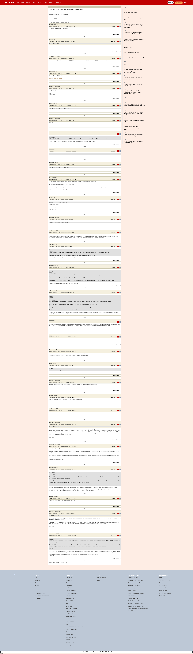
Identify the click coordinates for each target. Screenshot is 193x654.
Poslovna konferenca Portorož (136, 580)
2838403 (51, 535)
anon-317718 (51, 56)
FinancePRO (69, 601)
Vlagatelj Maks (70, 644)
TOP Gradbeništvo (71, 637)
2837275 (51, 133)
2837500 (51, 382)
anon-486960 (51, 149)
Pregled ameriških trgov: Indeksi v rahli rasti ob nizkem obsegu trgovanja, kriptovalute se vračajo (133, 92)
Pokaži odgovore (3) (116, 66)
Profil (53, 6)
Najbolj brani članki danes (130, 12)
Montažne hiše (70, 613)
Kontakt (37, 588)
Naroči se (170, 2)
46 (66, 22)
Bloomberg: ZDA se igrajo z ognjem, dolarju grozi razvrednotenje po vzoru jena (134, 105)
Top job (68, 639)
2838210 (51, 469)
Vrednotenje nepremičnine (166, 580)
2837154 (51, 26)
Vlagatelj (179, 2)
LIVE (18, 2)
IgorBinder (68, 26)
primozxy (51, 24)
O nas (36, 577)
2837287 (51, 151)
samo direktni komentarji (57, 14)
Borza (28, 2)
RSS (36, 590)
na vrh (85, 36)
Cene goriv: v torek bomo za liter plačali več (134, 18)
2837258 (51, 88)
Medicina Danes (101, 577)
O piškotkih (38, 598)
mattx (50, 177)
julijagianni (51, 230)
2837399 (51, 246)
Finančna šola (70, 595)
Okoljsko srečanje (133, 598)
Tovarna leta (69, 634)
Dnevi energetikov (133, 588)
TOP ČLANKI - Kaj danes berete (131, 52)
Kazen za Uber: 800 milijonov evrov (132, 57)
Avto (67, 583)
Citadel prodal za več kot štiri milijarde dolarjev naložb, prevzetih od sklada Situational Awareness (133, 113)
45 (65, 22)
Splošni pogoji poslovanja (42, 595)
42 (61, 22)
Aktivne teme (74, 9)
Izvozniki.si (69, 606)
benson (50, 71)
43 (62, 22)
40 (58, 22)
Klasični (53, 9)
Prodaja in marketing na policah (136, 593)
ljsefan (50, 244)
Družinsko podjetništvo (134, 601)
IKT (67, 603)
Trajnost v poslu (70, 642)
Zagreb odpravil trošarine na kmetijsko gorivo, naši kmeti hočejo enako (133, 135)
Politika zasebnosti (40, 593)
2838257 (51, 498)
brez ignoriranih (60, 11)
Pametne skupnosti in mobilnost (74, 626)
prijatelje (55, 11)
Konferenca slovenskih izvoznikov (137, 603)
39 (57, 22)
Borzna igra (162, 577)
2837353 (51, 199)
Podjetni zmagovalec (71, 629)
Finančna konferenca (134, 585)
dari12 (50, 335)
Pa (49, 132)
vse (51, 11)
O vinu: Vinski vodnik (165, 593)
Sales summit (131, 590)
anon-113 (51, 265)
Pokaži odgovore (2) (116, 113)
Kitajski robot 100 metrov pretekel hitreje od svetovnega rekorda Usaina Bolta (134, 33)
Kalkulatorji (48, 2)
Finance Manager (70, 590)
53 (68, 22)
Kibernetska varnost (71, 608)
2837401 (51, 267)
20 (130, 85)
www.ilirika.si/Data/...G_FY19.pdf (55, 78)
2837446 (51, 336)
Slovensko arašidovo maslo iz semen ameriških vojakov (133, 46)
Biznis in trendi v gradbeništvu (136, 606)
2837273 (51, 105)
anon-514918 (51, 422)
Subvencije (69, 632)
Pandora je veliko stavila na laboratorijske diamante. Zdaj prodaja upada (133, 128)
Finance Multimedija (71, 593)
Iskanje (63, 6)
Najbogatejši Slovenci (72, 616)
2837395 (51, 219)
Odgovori (113, 26)
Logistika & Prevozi (71, 611)
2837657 (51, 410)
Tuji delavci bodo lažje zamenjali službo (134, 120)
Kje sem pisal (80, 9)
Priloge (37, 585)
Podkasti (39, 2)
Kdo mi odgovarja (67, 9)
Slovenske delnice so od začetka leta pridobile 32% (133, 78)
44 (63, 22)
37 (54, 22)
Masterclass (57, 2)
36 (53, 22)
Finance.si (69, 577)
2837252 (51, 58)
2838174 (51, 424)
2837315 (51, 179)
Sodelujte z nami (39, 583)
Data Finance (69, 585)
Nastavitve (57, 6)
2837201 (51, 41)
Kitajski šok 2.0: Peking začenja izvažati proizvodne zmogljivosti (134, 40)
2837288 (51, 164)
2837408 (51, 322)
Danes (22, 2)
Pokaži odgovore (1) (116, 34)
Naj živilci (68, 619)
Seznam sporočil (59, 9)
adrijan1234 (51, 467)
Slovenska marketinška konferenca (137, 583)
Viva (98, 580)
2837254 (51, 73)
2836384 (73, 26)
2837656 (51, 397)
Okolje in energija (70, 621)
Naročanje (38, 580)
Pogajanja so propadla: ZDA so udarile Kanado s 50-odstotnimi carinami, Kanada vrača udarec (134, 26)
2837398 (51, 232)
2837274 (51, 120)
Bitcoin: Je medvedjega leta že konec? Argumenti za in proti (133, 142)
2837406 (51, 292)
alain (50, 349)
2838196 (51, 446)
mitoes (50, 39)
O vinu (68, 624)
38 (56, 22)
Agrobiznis (69, 580)
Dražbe (68, 588)
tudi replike (65, 14)
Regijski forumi (132, 595)
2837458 (51, 365)
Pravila (60, 6)
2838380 (51, 513)
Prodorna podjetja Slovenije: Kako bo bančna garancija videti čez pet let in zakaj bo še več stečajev (133, 71)
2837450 (51, 351)
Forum (33, 2)
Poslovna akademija (133, 577)
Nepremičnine (70, 598)
